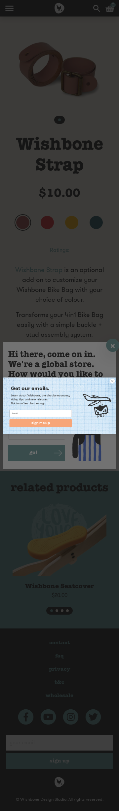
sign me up (40, 423)
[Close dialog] (112, 380)
